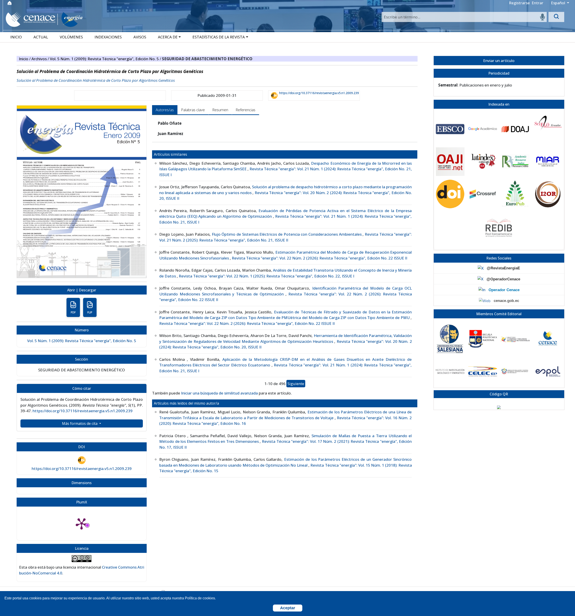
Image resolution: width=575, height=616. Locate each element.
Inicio (24, 58)
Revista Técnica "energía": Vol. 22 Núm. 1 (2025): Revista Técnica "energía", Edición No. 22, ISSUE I (266, 276)
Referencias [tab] (245, 109)
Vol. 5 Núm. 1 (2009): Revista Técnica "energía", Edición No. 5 (105, 58)
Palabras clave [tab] (193, 109)
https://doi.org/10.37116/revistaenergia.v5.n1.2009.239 (319, 93)
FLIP (89, 312)
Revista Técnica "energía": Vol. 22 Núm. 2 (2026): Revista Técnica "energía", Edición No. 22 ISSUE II (319, 258)
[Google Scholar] (482, 129)
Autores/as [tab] (165, 109)
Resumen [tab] (220, 109)
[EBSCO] (450, 129)
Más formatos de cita (80, 423)
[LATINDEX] (482, 161)
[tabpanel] (285, 298)
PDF (73, 312)
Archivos (39, 58)
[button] (170, 37)
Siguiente (296, 383)
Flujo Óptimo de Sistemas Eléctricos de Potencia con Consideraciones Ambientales (287, 234)
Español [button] (558, 2)
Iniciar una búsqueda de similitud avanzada (219, 393)
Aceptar (287, 608)
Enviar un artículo (499, 60)
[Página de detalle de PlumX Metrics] (81, 523)
